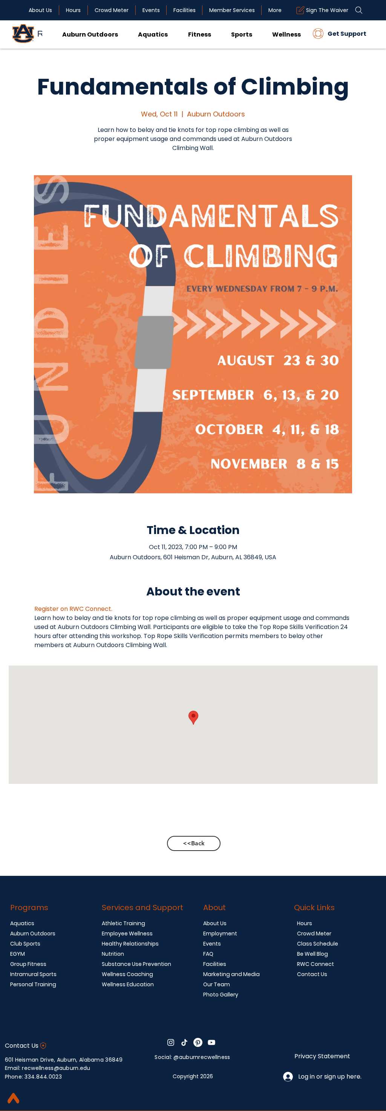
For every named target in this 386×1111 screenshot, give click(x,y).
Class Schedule (317, 943)
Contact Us (312, 974)
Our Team (216, 984)
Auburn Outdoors (32, 933)
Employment (220, 933)
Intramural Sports (33, 974)
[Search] (359, 10)
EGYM (17, 954)
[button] (189, 34)
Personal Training (33, 984)
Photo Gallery (220, 994)
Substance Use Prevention (136, 964)
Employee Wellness (127, 933)
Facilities (214, 964)
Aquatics (22, 923)
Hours (304, 923)
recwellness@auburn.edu (56, 1068)
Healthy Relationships (130, 943)
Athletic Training (123, 923)
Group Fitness (28, 964)
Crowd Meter (314, 933)
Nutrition (113, 954)
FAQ (208, 954)
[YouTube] (211, 1042)
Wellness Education (128, 984)
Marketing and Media (231, 974)
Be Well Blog (312, 954)
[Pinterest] (197, 1042)
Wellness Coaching (127, 974)
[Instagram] (170, 1042)
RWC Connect (315, 964)
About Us (215, 923)
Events (212, 943)
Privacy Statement (322, 1056)
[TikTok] (184, 1042)
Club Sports (25, 943)
